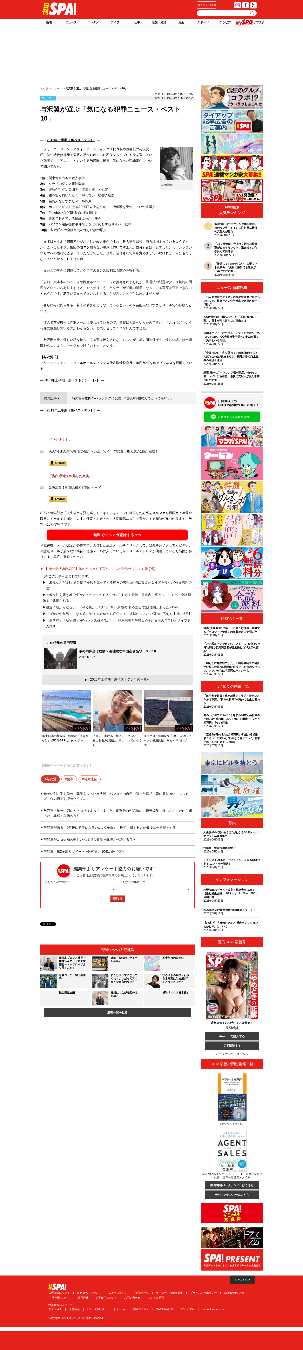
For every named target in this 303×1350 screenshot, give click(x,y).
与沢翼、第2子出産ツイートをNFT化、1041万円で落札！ (86, 851)
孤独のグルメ (141, 1309)
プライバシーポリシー (204, 1292)
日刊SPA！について (89, 1292)
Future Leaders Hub (213, 1309)
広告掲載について (59, 1292)
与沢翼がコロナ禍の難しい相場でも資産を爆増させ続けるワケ (89, 839)
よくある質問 (156, 1297)
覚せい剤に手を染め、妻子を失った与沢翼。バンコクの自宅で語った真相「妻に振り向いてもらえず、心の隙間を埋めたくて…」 (116, 796)
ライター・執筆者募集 (170, 1292)
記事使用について (107, 1297)
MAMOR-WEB (165, 1309)
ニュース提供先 (118, 1292)
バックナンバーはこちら (232, 1054)
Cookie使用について (236, 1292)
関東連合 (90, 779)
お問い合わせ (132, 1297)
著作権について (61, 1297)
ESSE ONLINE (96, 1309)
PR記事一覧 (142, 1292)
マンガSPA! (187, 1309)
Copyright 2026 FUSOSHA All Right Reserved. (76, 1317)
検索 (252, 13)
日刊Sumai (119, 1309)
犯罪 (70, 779)
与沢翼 (51, 779)
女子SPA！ (55, 1309)
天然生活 (75, 1309)
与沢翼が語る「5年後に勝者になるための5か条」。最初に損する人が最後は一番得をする (109, 827)
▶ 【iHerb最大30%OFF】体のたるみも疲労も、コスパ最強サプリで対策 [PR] (97, 569)
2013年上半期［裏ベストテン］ (70, 140)
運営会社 (83, 1297)
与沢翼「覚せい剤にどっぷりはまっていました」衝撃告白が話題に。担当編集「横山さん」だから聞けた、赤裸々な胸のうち (117, 813)
